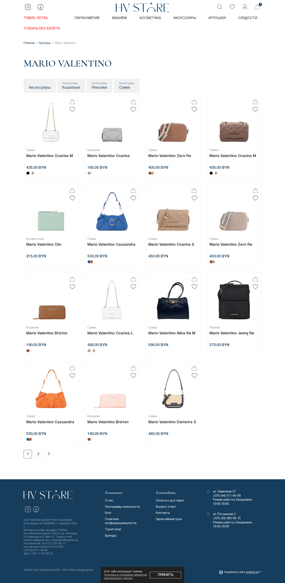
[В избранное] (72, 109)
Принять (165, 575)
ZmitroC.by (252, 572)
